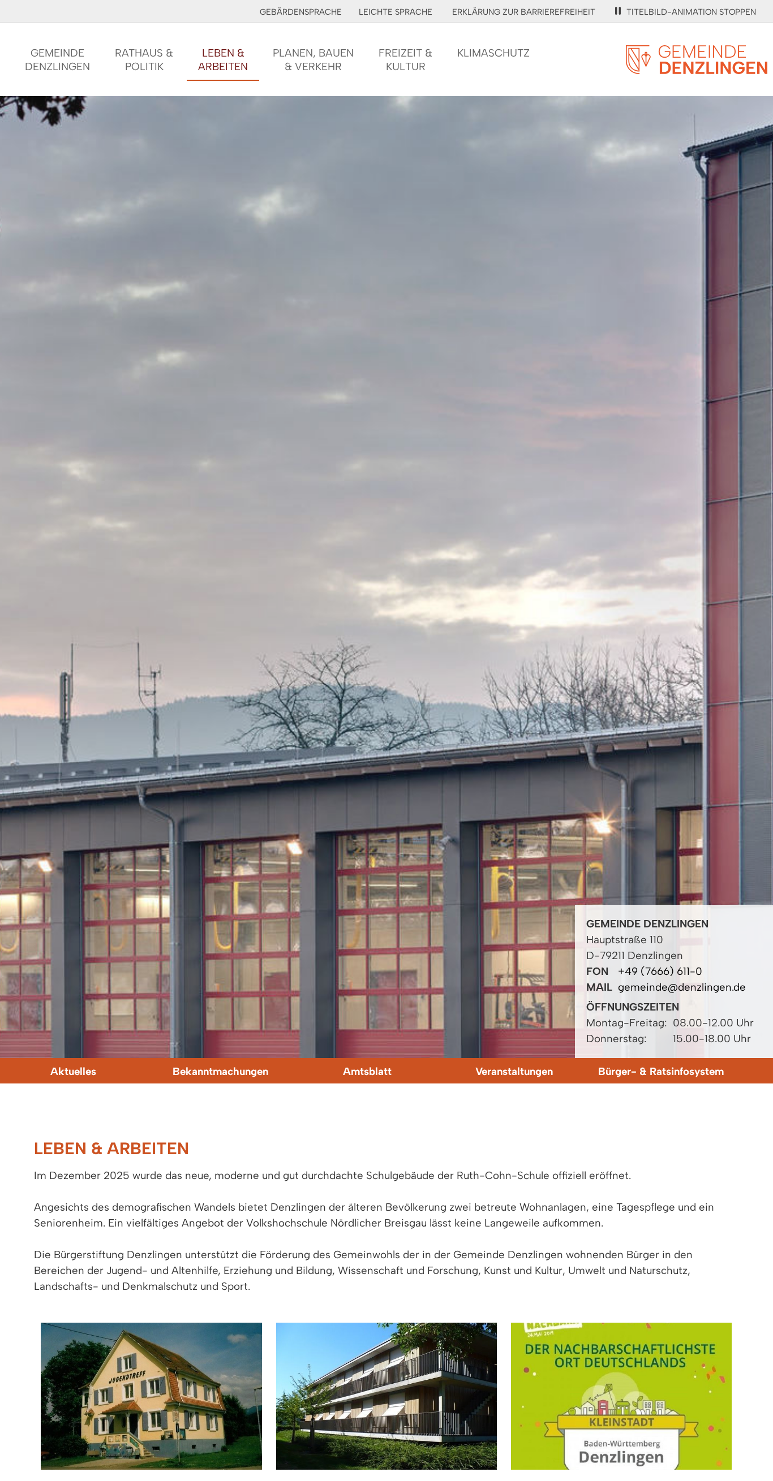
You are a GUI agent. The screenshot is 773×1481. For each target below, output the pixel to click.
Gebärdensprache (301, 12)
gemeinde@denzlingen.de (682, 987)
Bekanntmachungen (220, 1071)
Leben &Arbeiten (223, 59)
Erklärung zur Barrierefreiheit (523, 12)
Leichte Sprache (395, 12)
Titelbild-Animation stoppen (691, 12)
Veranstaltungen (514, 1071)
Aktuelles (73, 1071)
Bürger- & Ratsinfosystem (661, 1071)
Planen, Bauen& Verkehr (313, 59)
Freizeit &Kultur (405, 59)
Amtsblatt (367, 1071)
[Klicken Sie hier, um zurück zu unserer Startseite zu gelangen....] (696, 67)
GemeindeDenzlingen (57, 59)
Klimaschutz (493, 52)
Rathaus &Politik (144, 59)
